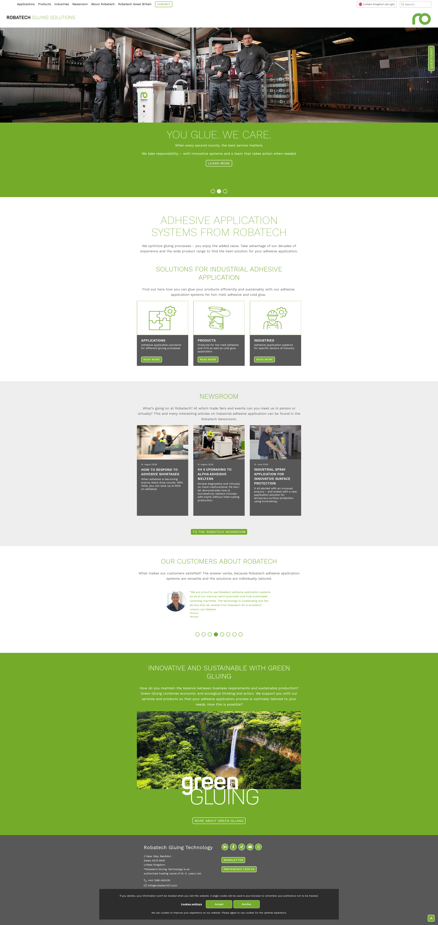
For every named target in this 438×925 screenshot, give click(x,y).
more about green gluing (219, 821)
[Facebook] (233, 847)
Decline (246, 904)
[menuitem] (8, 2)
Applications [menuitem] (26, 4)
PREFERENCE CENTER (239, 869)
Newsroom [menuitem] (80, 4)
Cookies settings (191, 904)
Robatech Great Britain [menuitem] (135, 4)
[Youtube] (250, 847)
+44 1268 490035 (159, 880)
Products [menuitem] (44, 4)
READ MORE (151, 359)
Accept (219, 904)
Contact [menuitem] (163, 4)
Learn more (219, 156)
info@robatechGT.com (162, 885)
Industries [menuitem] (61, 4)
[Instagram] (258, 847)
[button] (213, 191)
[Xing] (241, 847)
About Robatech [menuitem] (103, 4)
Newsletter (233, 860)
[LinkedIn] (225, 847)
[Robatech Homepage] (41, 18)
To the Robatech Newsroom (219, 532)
